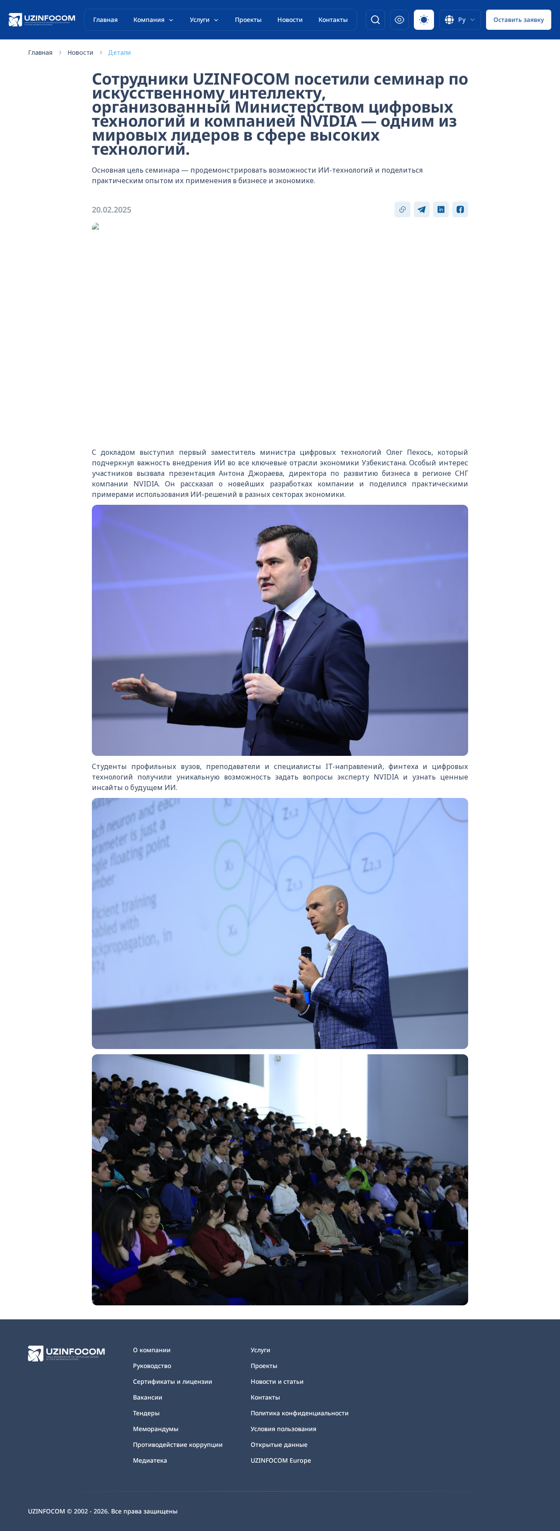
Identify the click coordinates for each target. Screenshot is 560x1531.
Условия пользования (283, 1429)
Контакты (333, 19)
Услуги (200, 19)
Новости (290, 19)
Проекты (248, 19)
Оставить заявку (519, 19)
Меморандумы (155, 1429)
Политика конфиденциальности (300, 1413)
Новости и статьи (277, 1381)
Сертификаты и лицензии (172, 1381)
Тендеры (146, 1413)
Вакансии (147, 1397)
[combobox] (460, 20)
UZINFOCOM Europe (281, 1460)
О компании (152, 1350)
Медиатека (150, 1460)
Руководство (152, 1365)
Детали (119, 52)
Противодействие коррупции (178, 1444)
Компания (148, 19)
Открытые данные (279, 1444)
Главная (105, 19)
